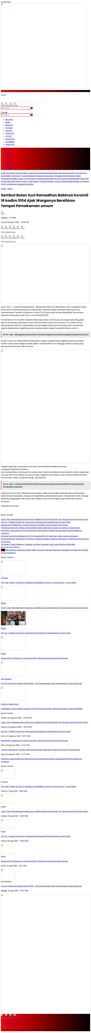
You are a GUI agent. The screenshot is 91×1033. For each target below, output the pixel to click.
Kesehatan (10, 139)
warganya (11, 553)
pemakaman (54, 550)
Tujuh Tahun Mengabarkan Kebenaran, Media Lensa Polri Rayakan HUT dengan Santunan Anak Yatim (44, 811)
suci (79, 550)
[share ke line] (19, 228)
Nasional (9, 125)
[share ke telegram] (15, 228)
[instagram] (11, 106)
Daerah (8, 130)
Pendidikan (10, 141)
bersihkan (21, 550)
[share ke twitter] (7, 228)
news (46, 550)
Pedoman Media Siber (13, 1023)
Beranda (9, 119)
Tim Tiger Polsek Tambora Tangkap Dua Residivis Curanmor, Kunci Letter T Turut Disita (38, 786)
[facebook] (3, 106)
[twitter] (7, 106)
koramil (40, 550)
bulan (28, 550)
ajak (7, 550)
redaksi (4, 217)
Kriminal (8, 128)
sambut (73, 550)
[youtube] (16, 106)
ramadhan (65, 550)
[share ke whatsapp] (11, 228)
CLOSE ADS (6, 2)
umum (3, 553)
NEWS (7, 122)
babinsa (12, 550)
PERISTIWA (10, 144)
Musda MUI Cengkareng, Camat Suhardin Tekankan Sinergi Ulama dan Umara (34, 861)
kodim (34, 550)
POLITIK (8, 136)
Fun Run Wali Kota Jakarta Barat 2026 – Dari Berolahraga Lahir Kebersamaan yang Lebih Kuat (41, 886)
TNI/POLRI (9, 133)
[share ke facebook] (3, 228)
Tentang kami (10, 1025)
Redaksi (8, 1021)
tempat (84, 550)
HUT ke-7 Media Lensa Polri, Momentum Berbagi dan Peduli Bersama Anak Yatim (36, 836)
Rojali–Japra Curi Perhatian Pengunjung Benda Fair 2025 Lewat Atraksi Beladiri (46, 178)
